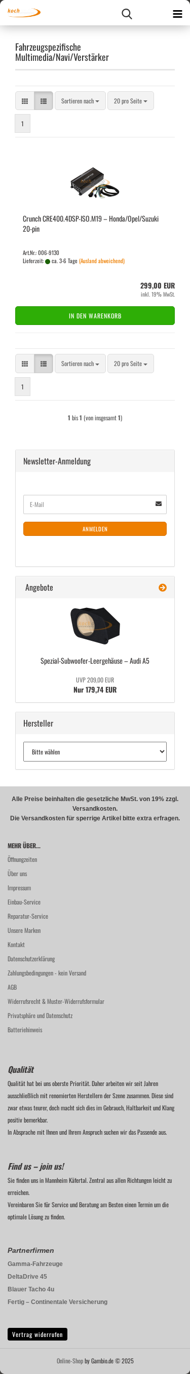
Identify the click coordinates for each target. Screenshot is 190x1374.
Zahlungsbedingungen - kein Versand (47, 972)
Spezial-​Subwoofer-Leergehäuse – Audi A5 (95, 660)
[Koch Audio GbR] (20, 12)
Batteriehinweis (25, 1029)
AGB (12, 987)
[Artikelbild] (95, 625)
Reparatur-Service (28, 916)
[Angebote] (163, 587)
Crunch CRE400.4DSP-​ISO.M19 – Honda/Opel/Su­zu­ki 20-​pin (91, 223)
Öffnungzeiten (22, 859)
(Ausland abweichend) (102, 261)
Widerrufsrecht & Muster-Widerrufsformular (56, 1001)
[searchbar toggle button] (126, 12)
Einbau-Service (24, 901)
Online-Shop (70, 1360)
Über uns (17, 873)
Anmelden (95, 529)
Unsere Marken (24, 930)
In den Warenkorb (95, 315)
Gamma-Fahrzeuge (35, 1264)
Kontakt (16, 944)
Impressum (19, 887)
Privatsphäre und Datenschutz (40, 1015)
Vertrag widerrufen (37, 1334)
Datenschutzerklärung (31, 958)
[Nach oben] (162, 1358)
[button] (24, 100)
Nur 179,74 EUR (95, 685)
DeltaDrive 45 (27, 1276)
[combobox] (80, 100)
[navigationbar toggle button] (177, 12)
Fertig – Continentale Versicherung (57, 1302)
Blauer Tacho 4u (31, 1289)
